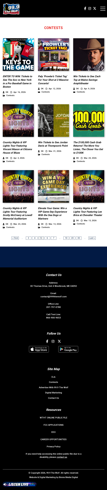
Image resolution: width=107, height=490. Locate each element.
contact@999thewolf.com (53, 296)
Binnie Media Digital (68, 477)
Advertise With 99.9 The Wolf (53, 387)
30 (79, 238)
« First (15, 238)
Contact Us (53, 398)
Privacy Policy (53, 446)
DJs (53, 377)
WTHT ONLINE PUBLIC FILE (53, 417)
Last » (92, 238)
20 (72, 238)
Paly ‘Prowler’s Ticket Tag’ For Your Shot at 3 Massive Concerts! (53, 80)
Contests (10, 95)
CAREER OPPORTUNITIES (53, 439)
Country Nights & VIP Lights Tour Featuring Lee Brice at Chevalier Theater (87, 212)
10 (66, 238)
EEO (53, 432)
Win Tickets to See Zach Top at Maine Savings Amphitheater (86, 80)
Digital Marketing (53, 392)
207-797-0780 (53, 307)
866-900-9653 (53, 317)
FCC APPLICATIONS (54, 425)
